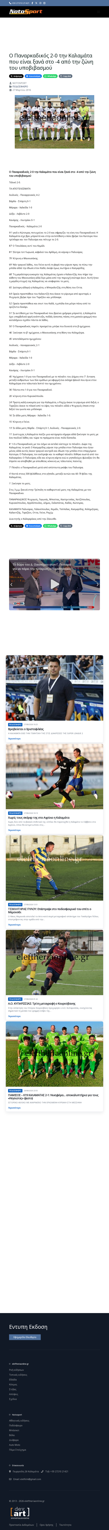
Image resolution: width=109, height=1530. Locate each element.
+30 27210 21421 (20, 3)
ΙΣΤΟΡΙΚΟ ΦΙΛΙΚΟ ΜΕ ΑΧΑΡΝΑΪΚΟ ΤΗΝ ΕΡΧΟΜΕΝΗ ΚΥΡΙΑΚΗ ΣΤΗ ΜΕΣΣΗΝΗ (45, 1102)
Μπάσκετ (14, 1430)
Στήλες (12, 1389)
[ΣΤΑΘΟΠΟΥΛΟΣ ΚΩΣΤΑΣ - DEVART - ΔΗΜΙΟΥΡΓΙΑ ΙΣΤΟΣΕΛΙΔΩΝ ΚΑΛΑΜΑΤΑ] (19, 1512)
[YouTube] (44, 3)
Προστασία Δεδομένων (21, 1524)
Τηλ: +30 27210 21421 (56, 1471)
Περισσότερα (14, 738)
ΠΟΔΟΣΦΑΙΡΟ (20, 86)
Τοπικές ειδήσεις (18, 1374)
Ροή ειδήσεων (16, 1369)
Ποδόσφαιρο (15, 1425)
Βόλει (12, 1435)
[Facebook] (32, 3)
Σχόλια (13, 1399)
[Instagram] (40, 3)
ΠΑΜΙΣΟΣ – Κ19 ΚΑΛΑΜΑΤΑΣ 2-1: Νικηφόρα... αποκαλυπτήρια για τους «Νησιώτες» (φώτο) (53, 1096)
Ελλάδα (13, 1379)
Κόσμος (13, 1384)
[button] (98, 12)
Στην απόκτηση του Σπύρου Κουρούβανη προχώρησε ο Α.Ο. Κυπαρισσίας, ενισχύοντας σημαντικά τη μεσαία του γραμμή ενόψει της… (50, 1009)
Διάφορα (14, 1440)
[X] (36, 3)
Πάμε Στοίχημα (17, 1449)
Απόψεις (13, 1394)
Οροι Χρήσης (46, 1524)
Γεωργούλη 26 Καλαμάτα (25, 1471)
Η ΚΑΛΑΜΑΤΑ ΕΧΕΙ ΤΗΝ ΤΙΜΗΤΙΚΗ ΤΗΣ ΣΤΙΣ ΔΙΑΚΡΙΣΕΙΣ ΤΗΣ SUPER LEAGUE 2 (45, 733)
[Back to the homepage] (26, 12)
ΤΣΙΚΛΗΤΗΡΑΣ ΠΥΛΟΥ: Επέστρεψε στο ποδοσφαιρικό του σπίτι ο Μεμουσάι (49, 910)
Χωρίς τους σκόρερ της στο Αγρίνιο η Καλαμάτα (38, 817)
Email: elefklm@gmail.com (27, 1479)
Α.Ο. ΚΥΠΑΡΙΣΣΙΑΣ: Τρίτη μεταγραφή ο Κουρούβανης (42, 1003)
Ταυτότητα (65, 1524)
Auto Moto (14, 1444)
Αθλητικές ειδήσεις (19, 1420)
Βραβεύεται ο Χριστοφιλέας (26, 729)
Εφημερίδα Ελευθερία (24, 1337)
